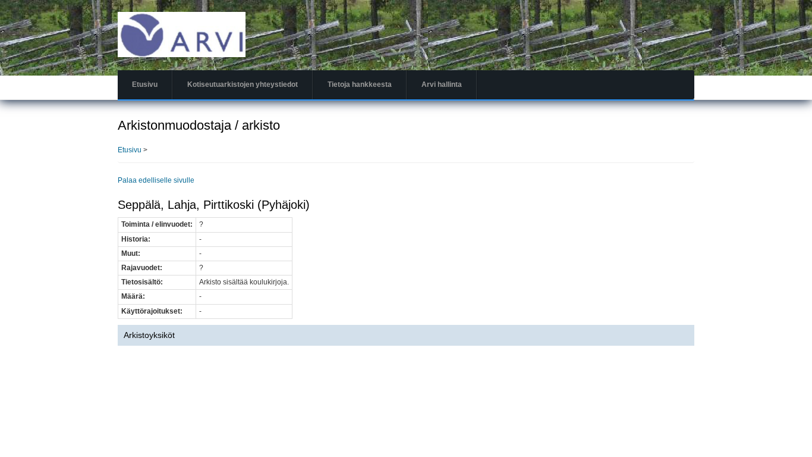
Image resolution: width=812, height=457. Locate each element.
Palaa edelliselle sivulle (156, 180)
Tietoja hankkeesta (360, 84)
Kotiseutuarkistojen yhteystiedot (242, 84)
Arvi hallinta (441, 84)
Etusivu (145, 84)
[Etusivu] (182, 34)
